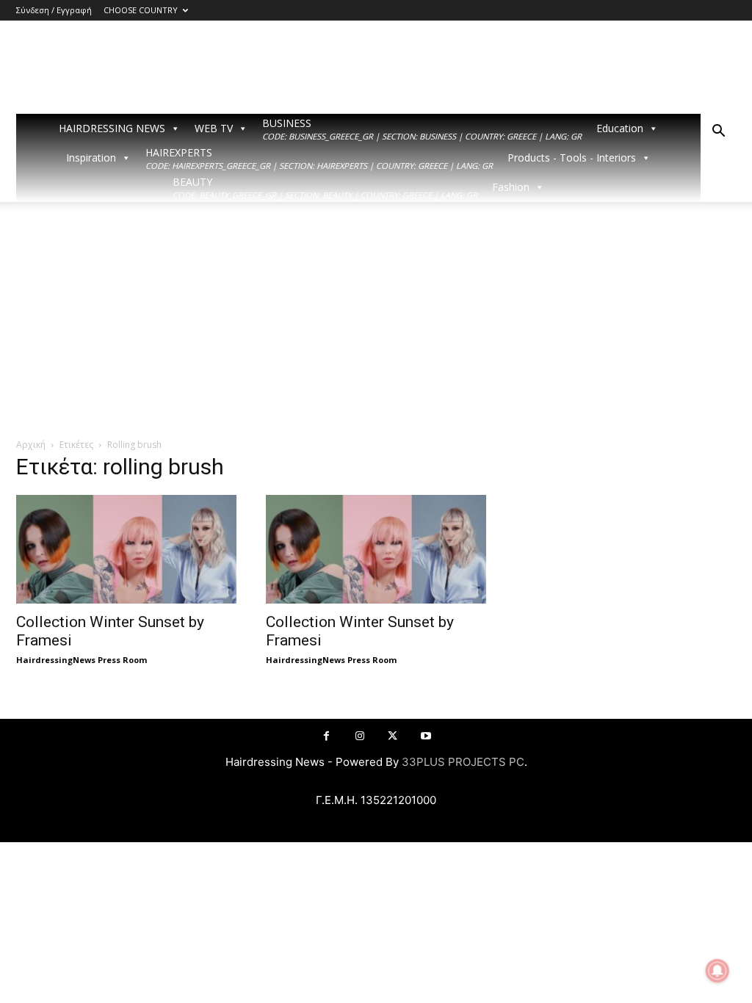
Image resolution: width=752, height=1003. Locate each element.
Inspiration (91, 157)
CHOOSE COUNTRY (141, 9)
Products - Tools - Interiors (571, 157)
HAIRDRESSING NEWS (112, 128)
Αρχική (31, 444)
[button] (718, 133)
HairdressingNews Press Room (81, 659)
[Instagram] (359, 736)
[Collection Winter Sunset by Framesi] (126, 549)
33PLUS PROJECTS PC (463, 762)
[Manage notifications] (717, 970)
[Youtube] (425, 736)
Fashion (510, 187)
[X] (392, 736)
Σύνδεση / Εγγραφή (54, 9)
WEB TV (214, 128)
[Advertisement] (376, 327)
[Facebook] (326, 736)
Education (619, 128)
